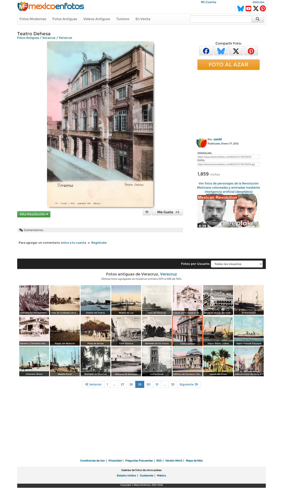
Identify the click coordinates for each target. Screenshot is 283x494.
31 (157, 384)
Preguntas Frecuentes (139, 460)
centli (218, 139)
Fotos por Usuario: (195, 264)
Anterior (95, 384)
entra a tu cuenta (73, 243)
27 (122, 384)
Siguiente (187, 384)
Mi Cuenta (208, 2)
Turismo (122, 19)
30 (148, 384)
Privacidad (115, 460)
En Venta (142, 19)
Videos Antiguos (96, 19)
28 (131, 384)
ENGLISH (258, 2)
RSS (159, 460)
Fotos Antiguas (64, 19)
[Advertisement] (228, 103)
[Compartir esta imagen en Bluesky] (221, 50)
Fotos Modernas (32, 19)
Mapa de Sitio (194, 460)
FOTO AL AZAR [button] (228, 64)
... (114, 384)
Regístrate (99, 243)
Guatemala (146, 475)
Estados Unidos (126, 475)
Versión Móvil (173, 460)
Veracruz (49, 38)
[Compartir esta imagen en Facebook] (206, 50)
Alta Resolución (33, 214)
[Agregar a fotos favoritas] (147, 212)
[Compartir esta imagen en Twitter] (236, 50)
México (161, 475)
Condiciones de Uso (92, 460)
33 (172, 384)
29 (140, 384)
